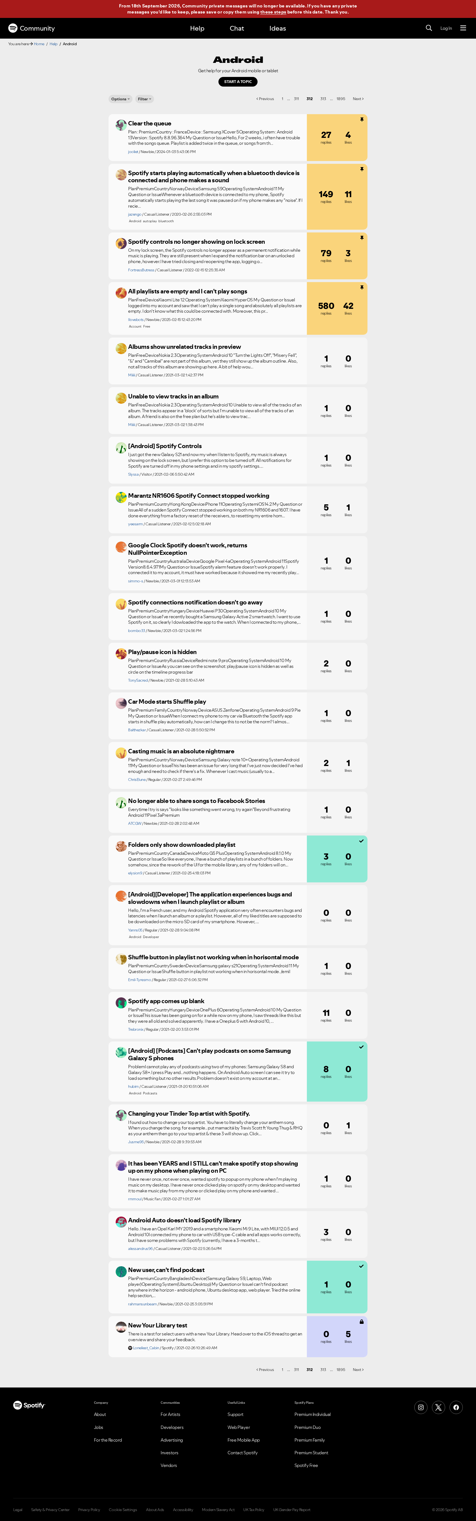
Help (197, 28)
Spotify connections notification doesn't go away (195, 602)
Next (357, 98)
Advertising (172, 1440)
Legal (17, 1509)
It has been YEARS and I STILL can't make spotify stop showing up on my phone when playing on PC (213, 1167)
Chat (237, 28)
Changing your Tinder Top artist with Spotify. (189, 1113)
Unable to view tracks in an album (173, 396)
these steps (273, 12)
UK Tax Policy (253, 1509)
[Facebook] (456, 1407)
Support (236, 1414)
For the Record (108, 1440)
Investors (169, 1453)
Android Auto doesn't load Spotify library (184, 1220)
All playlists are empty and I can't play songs (187, 291)
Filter (143, 99)
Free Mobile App (244, 1440)
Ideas (277, 28)
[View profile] (121, 125)
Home (39, 44)
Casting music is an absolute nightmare (181, 751)
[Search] (429, 28)
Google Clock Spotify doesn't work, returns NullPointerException (187, 549)
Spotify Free (306, 1465)
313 (323, 98)
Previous (266, 98)
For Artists (170, 1414)
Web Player (239, 1427)
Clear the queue (149, 123)
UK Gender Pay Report (291, 1509)
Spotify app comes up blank (166, 1001)
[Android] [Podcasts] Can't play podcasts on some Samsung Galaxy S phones (209, 1054)
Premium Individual (312, 1414)
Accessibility (183, 1509)
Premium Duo (307, 1427)
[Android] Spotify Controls (165, 445)
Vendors (169, 1465)
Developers (172, 1427)
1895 (341, 98)
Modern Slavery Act (218, 1509)
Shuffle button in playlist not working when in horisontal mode (213, 957)
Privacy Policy (89, 1509)
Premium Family (309, 1440)
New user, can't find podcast (166, 1269)
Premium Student (311, 1453)
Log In (446, 28)
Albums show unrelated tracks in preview (184, 346)
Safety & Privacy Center (50, 1509)
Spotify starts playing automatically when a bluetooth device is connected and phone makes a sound (214, 176)
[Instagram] (421, 1407)
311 (296, 98)
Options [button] (118, 99)
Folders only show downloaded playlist (182, 844)
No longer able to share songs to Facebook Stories (196, 800)
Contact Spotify (243, 1453)
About (100, 1414)
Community (37, 28)
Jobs (98, 1427)
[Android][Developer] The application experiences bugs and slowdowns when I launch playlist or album (210, 898)
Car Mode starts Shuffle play (167, 701)
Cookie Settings (123, 1509)
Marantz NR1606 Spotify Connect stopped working (198, 495)
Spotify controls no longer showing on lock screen (196, 241)
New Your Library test (157, 1325)
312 (310, 98)
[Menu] (463, 28)
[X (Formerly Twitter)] (438, 1407)
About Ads (155, 1509)
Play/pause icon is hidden (162, 651)
